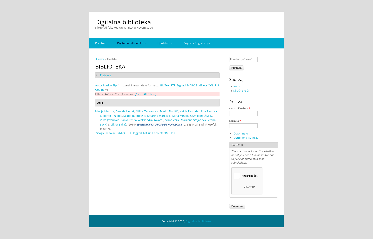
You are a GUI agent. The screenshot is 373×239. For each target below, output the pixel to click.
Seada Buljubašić (134, 116)
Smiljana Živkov (202, 116)
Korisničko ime (239, 108)
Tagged (181, 85)
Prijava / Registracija (197, 43)
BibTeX (164, 85)
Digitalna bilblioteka (130, 43)
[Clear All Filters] (145, 94)
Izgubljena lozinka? (246, 138)
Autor (98, 85)
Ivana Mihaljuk (181, 116)
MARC (191, 85)
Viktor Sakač (118, 124)
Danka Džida (128, 120)
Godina (100, 89)
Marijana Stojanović (194, 120)
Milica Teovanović (147, 111)
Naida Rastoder (190, 111)
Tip (115, 85)
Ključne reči (241, 90)
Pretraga (105, 75)
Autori (237, 86)
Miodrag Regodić (111, 116)
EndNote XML (205, 85)
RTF (173, 85)
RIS (217, 85)
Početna (100, 43)
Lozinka (235, 121)
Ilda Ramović (209, 111)
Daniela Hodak (125, 111)
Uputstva (163, 43)
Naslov (107, 85)
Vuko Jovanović (109, 120)
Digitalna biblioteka (123, 22)
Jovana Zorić (172, 120)
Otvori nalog (241, 133)
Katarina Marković (159, 116)
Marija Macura (104, 111)
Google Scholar (105, 133)
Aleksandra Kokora (150, 120)
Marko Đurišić (169, 111)
